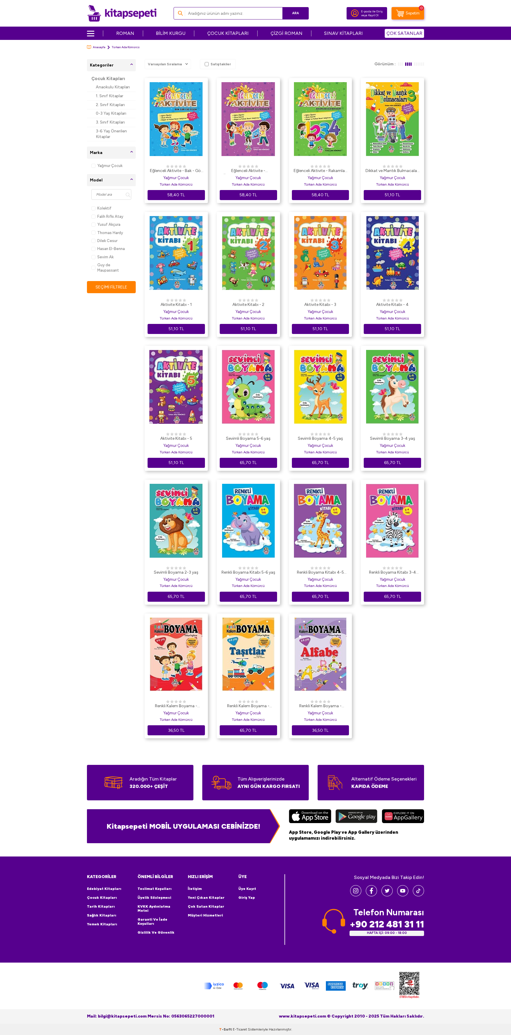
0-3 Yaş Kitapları (111, 113)
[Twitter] (387, 895)
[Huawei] (403, 817)
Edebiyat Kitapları (104, 889)
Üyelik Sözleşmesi (154, 898)
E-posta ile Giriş (372, 11)
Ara (295, 13)
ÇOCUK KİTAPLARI (228, 33)
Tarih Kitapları (101, 906)
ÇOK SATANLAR (404, 33)
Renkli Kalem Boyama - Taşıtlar (248, 706)
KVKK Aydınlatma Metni (154, 908)
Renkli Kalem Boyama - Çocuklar (176, 706)
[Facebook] (371, 895)
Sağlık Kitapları (101, 915)
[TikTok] (418, 895)
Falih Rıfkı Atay (110, 216)
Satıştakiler (221, 64)
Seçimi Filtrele (111, 287)
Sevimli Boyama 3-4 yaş (392, 438)
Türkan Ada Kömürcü (176, 184)
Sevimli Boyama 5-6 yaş (248, 438)
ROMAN (125, 33)
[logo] (122, 13)
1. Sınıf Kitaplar (109, 95)
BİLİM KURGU (170, 33)
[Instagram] (355, 895)
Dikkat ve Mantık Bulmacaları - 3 (392, 171)
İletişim (195, 889)
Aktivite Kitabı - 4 (392, 304)
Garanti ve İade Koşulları (152, 921)
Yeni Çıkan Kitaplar (206, 898)
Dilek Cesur (107, 241)
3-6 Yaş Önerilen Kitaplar (111, 134)
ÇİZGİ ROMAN (287, 33)
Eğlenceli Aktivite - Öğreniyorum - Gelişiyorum (248, 171)
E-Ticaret (240, 1029)
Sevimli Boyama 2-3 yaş (176, 572)
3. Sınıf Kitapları (110, 122)
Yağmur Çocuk (109, 165)
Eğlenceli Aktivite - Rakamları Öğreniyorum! (320, 171)
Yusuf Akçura (108, 224)
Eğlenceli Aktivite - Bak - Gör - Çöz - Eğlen (176, 171)
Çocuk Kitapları (108, 78)
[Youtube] (402, 895)
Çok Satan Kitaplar (206, 906)
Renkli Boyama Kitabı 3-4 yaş (392, 573)
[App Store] (310, 817)
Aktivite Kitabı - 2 (248, 304)
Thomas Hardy (110, 233)
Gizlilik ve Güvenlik (156, 932)
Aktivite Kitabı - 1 (176, 304)
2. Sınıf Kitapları (110, 104)
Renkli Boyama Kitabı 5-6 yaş (248, 572)
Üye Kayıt (247, 889)
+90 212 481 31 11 (387, 924)
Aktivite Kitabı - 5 (176, 438)
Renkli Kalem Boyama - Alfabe (320, 706)
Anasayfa (99, 47)
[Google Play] (356, 817)
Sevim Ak (105, 257)
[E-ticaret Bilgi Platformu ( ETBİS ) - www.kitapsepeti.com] (409, 986)
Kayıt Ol (373, 15)
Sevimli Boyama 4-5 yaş (320, 438)
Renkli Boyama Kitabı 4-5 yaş (320, 573)
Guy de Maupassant (108, 267)
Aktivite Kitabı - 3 (320, 304)
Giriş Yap (246, 898)
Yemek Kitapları (102, 924)
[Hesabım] (355, 13)
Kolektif (104, 208)
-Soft (226, 1029)
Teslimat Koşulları (155, 889)
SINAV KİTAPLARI (343, 33)
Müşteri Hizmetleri (205, 915)
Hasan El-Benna (111, 248)
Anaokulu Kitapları (113, 87)
